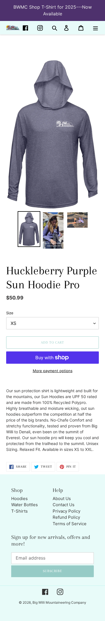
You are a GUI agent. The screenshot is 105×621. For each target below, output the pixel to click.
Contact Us (63, 504)
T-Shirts (19, 511)
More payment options (53, 370)
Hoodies (19, 498)
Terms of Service (70, 523)
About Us (62, 498)
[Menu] (95, 28)
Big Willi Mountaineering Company (59, 602)
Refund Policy (66, 517)
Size (9, 313)
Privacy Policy (66, 511)
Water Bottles (24, 504)
